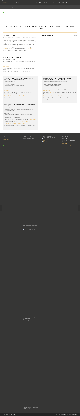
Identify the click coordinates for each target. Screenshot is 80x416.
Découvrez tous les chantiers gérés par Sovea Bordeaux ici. (15, 95)
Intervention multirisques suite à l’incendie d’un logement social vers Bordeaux (20, 7)
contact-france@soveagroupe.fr (68, 145)
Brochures (5, 138)
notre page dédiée (46, 90)
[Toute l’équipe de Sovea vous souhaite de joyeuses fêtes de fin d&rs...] (79, 208)
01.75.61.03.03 (64, 143)
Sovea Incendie (17, 47)
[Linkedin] (77, 3)
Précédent (74, 35)
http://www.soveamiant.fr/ (27, 121)
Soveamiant (5, 47)
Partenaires (5, 140)
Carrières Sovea (6, 142)
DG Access (30, 48)
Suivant (76, 35)
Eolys (21, 45)
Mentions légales (6, 139)
